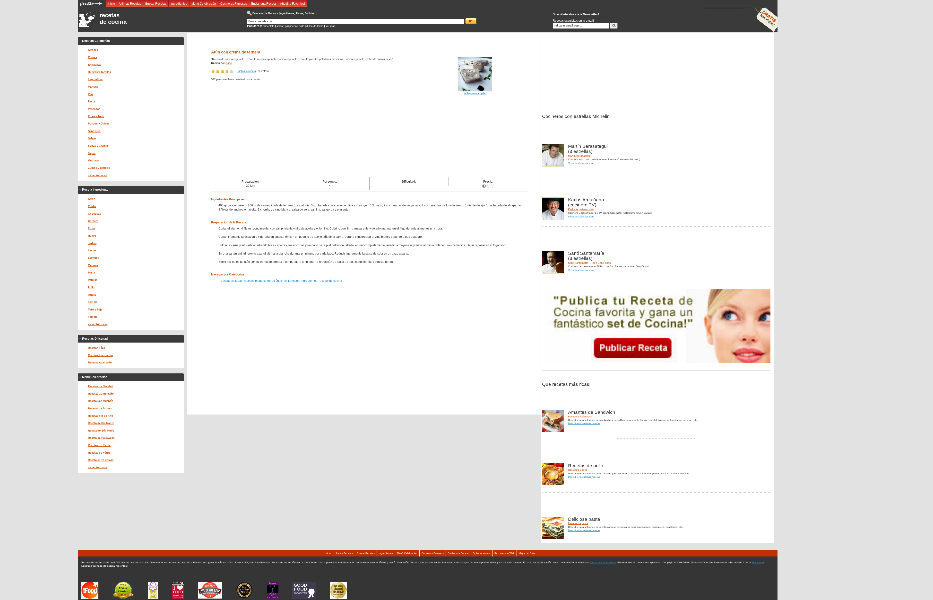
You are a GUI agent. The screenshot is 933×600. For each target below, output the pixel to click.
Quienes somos (481, 553)
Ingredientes (179, 3)
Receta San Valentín (100, 400)
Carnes (92, 57)
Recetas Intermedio (100, 355)
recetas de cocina (113, 18)
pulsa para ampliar (475, 93)
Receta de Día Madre (101, 423)
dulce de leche (314, 26)
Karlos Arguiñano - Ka (581, 209)
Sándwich (94, 131)
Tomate (92, 316)
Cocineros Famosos (233, 3)
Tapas (91, 153)
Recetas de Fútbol (99, 452)
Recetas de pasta (578, 523)
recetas (249, 280)
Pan (90, 94)
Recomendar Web (504, 553)
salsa (279, 26)
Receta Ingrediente (95, 189)
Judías (92, 243)
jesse (228, 63)
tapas (238, 280)
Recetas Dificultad (95, 338)
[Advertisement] (353, 139)
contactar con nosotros (603, 562)
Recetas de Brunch (100, 408)
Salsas (92, 138)
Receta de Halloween (101, 437)
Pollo (91, 287)
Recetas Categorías (96, 41)
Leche (92, 250)
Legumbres (95, 79)
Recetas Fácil (96, 347)
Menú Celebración (203, 3)
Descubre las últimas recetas (584, 423)
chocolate (268, 26)
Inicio (111, 3)
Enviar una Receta (263, 3)
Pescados (94, 108)
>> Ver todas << (97, 175)
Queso (92, 294)
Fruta (91, 228)
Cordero (93, 221)
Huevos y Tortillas (99, 72)
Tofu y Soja (95, 309)
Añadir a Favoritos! (292, 3)
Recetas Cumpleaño (101, 393)
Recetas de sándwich (580, 416)
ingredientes (309, 280)
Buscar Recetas (155, 3)
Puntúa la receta (246, 71)
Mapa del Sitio (527, 553)
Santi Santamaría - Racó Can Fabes (589, 262)
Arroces (93, 49)
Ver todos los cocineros (581, 163)
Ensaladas (94, 64)
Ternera (92, 301)
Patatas (92, 279)
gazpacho (291, 26)
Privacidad (758, 562)
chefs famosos (289, 280)
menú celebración (267, 280)
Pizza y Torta (96, 116)
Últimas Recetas (130, 3)
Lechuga (93, 257)
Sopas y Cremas (98, 145)
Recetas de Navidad (100, 386)
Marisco (93, 86)
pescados (227, 280)
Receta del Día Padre (101, 430)
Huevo (92, 235)
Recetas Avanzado (100, 362)
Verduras (93, 160)
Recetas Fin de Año (100, 415)
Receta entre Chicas (100, 460)
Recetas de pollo (577, 469)
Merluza (93, 265)
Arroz (91, 198)
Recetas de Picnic (99, 445)
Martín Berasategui (579, 155)
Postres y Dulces (98, 123)
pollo (301, 26)
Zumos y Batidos (99, 167)
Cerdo (92, 206)
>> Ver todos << (97, 324)
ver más (330, 26)
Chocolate (94, 213)
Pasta (91, 101)
